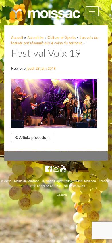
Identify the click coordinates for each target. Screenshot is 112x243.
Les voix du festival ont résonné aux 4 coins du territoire (54, 40)
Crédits (62, 194)
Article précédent (34, 137)
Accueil (17, 37)
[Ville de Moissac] (45, 13)
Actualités (35, 37)
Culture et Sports (62, 37)
